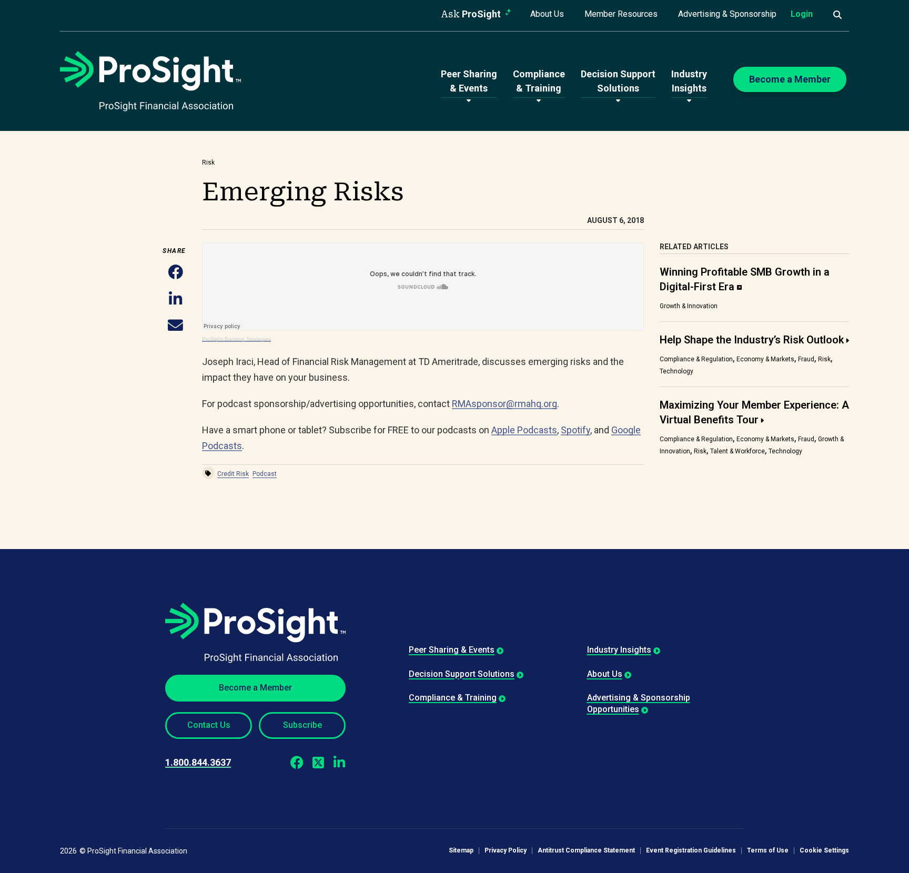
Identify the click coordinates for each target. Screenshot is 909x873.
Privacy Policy (505, 850)
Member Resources (621, 14)
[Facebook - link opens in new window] (297, 762)
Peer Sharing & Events (451, 650)
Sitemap (461, 850)
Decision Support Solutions (461, 674)
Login (802, 14)
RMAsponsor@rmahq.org (504, 403)
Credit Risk (233, 474)
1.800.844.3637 (198, 762)
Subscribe (302, 725)
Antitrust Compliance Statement (586, 850)
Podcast (264, 474)
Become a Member (255, 688)
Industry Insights (619, 650)
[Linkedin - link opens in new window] (339, 762)
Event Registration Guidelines (691, 850)
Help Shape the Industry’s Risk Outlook (752, 339)
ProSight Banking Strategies (236, 339)
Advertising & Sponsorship (727, 14)
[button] (175, 273)
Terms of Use (768, 850)
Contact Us (208, 725)
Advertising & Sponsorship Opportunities (638, 703)
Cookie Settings (824, 850)
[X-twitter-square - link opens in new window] (318, 762)
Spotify (575, 429)
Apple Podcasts (524, 429)
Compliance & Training (453, 698)
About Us (547, 14)
